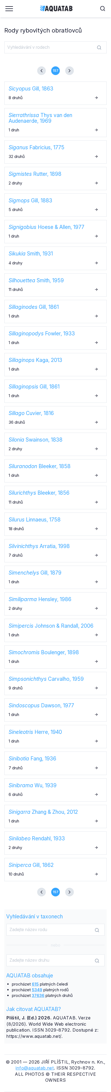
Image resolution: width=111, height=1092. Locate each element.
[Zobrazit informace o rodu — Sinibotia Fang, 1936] (55, 763)
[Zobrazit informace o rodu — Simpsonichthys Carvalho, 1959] (55, 683)
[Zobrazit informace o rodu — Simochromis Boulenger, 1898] (55, 657)
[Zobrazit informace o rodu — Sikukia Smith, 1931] (55, 258)
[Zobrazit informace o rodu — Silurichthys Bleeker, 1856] (55, 497)
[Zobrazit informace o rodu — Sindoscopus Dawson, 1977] (55, 710)
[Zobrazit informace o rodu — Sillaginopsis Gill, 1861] (55, 391)
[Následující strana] (67, 70)
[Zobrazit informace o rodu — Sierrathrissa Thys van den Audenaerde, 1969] (55, 122)
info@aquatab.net (35, 1068)
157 (55, 71)
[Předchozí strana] (43, 70)
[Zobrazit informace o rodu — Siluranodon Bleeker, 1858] (55, 470)
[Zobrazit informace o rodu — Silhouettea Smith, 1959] (55, 285)
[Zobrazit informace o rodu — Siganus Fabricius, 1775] (55, 152)
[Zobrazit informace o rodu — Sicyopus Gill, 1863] (55, 93)
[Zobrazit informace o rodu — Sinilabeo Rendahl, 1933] (55, 843)
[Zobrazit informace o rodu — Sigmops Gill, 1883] (55, 205)
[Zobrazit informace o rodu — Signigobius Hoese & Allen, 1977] (55, 231)
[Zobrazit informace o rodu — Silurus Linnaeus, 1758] (55, 524)
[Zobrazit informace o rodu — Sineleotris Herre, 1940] (55, 736)
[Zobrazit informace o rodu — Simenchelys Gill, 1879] (55, 577)
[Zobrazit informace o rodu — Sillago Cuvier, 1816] (55, 417)
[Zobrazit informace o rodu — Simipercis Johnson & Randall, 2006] (55, 630)
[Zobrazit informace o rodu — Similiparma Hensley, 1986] (55, 603)
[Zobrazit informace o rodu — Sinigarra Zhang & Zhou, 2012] (55, 816)
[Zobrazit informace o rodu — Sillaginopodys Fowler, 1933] (55, 338)
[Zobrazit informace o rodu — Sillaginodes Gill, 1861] (55, 311)
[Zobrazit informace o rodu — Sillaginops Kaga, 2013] (55, 364)
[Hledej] (99, 47)
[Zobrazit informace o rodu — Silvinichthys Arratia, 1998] (55, 550)
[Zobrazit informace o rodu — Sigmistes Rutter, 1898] (55, 178)
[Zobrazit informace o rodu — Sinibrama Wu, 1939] (55, 790)
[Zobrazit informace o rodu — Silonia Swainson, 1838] (55, 444)
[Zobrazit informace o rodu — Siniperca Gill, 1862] (55, 869)
